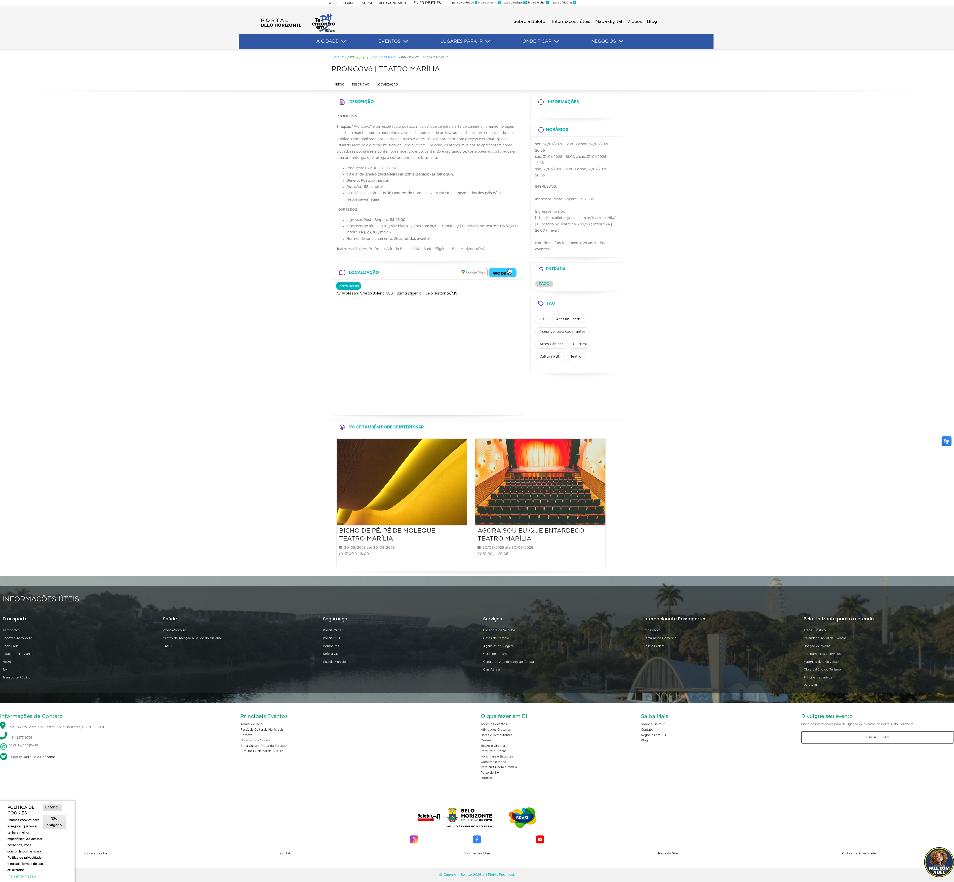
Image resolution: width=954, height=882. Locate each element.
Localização (387, 84)
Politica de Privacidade (859, 853)
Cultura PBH (550, 356)
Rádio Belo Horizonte (39, 757)
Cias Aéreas (492, 669)
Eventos (339, 57)
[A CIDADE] (343, 41)
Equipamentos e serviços (822, 653)
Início (340, 84)
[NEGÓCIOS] (621, 41)
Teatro (361, 57)
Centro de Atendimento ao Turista (508, 661)
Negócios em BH (653, 735)
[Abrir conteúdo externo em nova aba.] (472, 272)
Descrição (360, 84)
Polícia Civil (331, 638)
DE (427, 3)
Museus (486, 740)
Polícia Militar (333, 630)
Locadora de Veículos (499, 630)
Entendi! (52, 807)
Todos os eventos (494, 724)
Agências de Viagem (498, 646)
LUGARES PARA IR (461, 41)
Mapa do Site (668, 853)
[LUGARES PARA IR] (487, 41)
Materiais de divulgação (821, 661)
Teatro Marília (348, 286)
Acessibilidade (341, 2)
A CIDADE (327, 41)
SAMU (167, 646)
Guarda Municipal (335, 661)
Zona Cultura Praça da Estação (263, 745)
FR (421, 3)
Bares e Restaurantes (496, 735)
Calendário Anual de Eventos (825, 638)
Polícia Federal (654, 646)
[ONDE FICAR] (556, 41)
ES (439, 3)
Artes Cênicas (385, 57)
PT (433, 3)
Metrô (6, 661)
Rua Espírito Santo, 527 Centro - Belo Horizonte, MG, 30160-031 (56, 727)
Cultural (580, 344)
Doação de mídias (817, 646)
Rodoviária (10, 646)
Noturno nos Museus (255, 740)
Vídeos (634, 21)
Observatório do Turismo (822, 669)
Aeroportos (11, 630)
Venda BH (811, 685)
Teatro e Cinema (493, 745)
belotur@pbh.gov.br (23, 745)
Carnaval (246, 735)
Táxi (5, 669)
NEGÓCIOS (603, 41)
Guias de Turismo (496, 653)
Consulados (652, 630)
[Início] (298, 15)
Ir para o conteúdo (463, 2)
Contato (647, 729)
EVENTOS (389, 41)
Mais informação (21, 876)
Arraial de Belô (251, 724)
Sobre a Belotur (530, 21)
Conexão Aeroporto (17, 638)
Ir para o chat (538, 2)
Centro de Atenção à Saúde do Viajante (192, 638)
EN (415, 3)
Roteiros (487, 777)
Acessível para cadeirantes (562, 332)
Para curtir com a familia (499, 767)
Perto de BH (490, 772)
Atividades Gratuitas (496, 729)
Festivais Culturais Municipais (261, 729)
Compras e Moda (493, 761)
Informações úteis (571, 21)
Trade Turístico (815, 630)
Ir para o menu (488, 2)
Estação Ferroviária (17, 653)
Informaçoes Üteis (477, 853)
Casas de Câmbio (496, 638)
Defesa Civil (331, 653)
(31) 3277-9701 (21, 737)
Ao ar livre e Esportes (497, 756)
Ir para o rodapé (513, 2)
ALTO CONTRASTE (393, 2)
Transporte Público (16, 677)
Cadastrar (878, 737)
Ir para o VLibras (562, 2)
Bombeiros (331, 646)
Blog (652, 21)
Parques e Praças (493, 751)
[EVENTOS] (405, 41)
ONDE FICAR (537, 41)
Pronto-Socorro (174, 630)
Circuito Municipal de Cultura (261, 751)
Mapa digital (608, 21)
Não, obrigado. (54, 821)
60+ (542, 319)
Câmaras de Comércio (659, 638)
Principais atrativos (818, 677)
